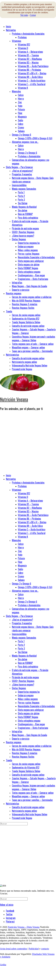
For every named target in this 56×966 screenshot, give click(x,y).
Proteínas (22, 37)
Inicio (8, 26)
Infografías (17, 282)
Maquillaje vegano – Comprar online (28, 347)
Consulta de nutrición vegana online (28, 326)
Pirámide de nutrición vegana (25, 228)
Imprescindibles (19, 185)
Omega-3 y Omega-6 (21, 134)
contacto (45, 948)
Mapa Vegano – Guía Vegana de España (29, 286)
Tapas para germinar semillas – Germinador (32, 351)
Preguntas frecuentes (22, 174)
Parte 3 (21, 199)
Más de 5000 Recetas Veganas (26, 300)
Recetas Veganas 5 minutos (24, 304)
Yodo (20, 106)
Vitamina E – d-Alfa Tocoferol (31, 84)
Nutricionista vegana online (24, 362)
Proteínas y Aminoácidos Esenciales (28, 33)
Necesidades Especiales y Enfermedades (36, 257)
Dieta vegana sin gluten (28, 264)
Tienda (9, 311)
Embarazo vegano (25, 246)
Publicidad (34, 948)
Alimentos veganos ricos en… (25, 142)
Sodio (20, 120)
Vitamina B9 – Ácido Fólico (30, 77)
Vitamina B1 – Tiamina (28, 55)
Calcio (20, 95)
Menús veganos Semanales (24, 189)
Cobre (20, 124)
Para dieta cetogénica (28, 217)
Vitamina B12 (24, 44)
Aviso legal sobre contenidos (13, 948)
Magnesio (22, 116)
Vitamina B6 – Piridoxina (29, 70)
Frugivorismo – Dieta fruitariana (33, 279)
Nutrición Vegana (14, 399)
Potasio (21, 109)
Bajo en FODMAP (25, 214)
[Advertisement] (28, 443)
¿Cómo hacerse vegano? (23, 235)
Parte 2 (21, 196)
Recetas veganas (13, 293)
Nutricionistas (12, 354)
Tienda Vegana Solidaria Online (26, 322)
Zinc (20, 102)
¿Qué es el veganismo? (22, 171)
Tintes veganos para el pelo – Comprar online (32, 344)
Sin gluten (22, 210)
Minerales (16, 91)
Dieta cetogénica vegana (29, 272)
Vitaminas (16, 41)
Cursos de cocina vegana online (26, 315)
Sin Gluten (22, 203)
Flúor (20, 113)
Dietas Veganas (19, 239)
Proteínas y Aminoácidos (29, 156)
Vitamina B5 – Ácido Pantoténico (33, 66)
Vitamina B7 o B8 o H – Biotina (32, 73)
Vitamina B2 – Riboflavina (30, 59)
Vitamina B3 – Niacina (28, 62)
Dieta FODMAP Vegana (28, 268)
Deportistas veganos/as (29, 243)
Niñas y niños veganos (28, 250)
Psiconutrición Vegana (22, 369)
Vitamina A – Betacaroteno (30, 51)
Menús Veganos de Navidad (24, 207)
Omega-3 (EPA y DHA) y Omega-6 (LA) (35, 138)
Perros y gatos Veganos (28, 253)
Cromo (21, 127)
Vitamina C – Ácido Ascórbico (31, 80)
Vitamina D (23, 48)
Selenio (21, 131)
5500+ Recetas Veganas (23, 232)
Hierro (21, 98)
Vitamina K (23, 88)
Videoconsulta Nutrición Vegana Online (29, 365)
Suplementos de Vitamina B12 (25, 318)
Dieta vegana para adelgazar (31, 261)
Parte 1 (21, 192)
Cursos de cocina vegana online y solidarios (32, 297)
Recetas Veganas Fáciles (23, 308)
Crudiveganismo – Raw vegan (31, 275)
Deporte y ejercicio (20, 290)
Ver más (24, 15)
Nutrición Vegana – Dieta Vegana (23, 927)
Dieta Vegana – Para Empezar (19, 167)
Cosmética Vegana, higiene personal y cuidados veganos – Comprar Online (33, 338)
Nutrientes (11, 30)
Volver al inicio (6, 904)
